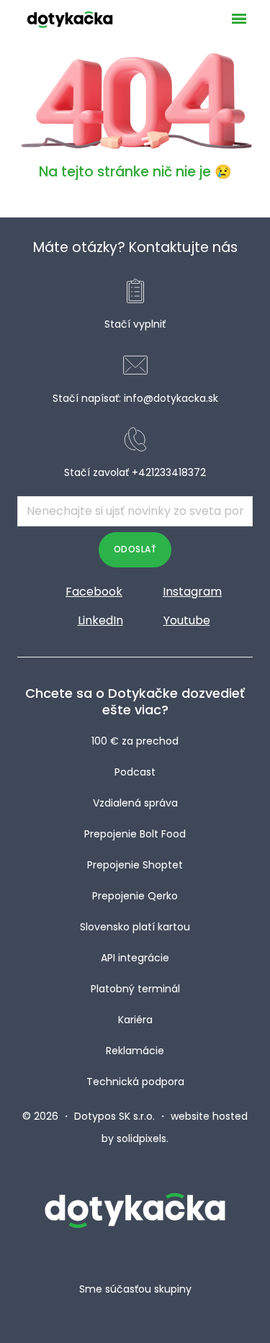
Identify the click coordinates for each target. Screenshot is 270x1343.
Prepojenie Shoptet (135, 865)
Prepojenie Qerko (135, 896)
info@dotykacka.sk (171, 398)
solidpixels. (142, 1138)
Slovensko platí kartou (135, 927)
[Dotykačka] (70, 18)
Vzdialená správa (135, 803)
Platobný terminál (135, 989)
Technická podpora (135, 1081)
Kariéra (135, 1019)
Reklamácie (135, 1050)
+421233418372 (169, 472)
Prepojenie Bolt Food (135, 834)
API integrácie (135, 958)
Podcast (135, 772)
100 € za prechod (135, 741)
